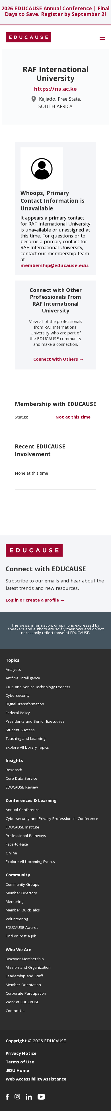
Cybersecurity (18, 696)
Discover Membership (25, 959)
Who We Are (18, 950)
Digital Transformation (25, 704)
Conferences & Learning (31, 801)
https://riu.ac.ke (55, 89)
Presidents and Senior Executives (35, 722)
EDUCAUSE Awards (22, 928)
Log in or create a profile (32, 600)
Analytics (13, 670)
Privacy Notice (21, 1054)
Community (18, 875)
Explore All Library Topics (27, 748)
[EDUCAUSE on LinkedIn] (29, 1097)
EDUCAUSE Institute (22, 827)
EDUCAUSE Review (22, 788)
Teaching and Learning (25, 739)
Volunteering (17, 919)
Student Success (20, 730)
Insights (14, 761)
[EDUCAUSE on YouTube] (41, 1097)
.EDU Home (17, 1071)
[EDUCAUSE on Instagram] (17, 1097)
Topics (12, 661)
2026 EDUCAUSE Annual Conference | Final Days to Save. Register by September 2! (55, 12)
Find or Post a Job (21, 936)
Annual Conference (23, 810)
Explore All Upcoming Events (30, 862)
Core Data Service (21, 779)
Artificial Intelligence (23, 678)
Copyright (16, 1041)
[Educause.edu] (34, 550)
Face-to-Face (17, 845)
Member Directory (21, 893)
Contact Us (15, 1011)
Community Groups (22, 885)
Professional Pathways (26, 836)
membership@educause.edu (54, 266)
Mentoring (14, 902)
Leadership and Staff (24, 976)
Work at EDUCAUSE (22, 1002)
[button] (102, 37)
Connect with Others (55, 360)
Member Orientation (23, 985)
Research (14, 770)
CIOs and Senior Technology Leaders (38, 687)
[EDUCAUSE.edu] (28, 37)
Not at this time (73, 417)
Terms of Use (20, 1062)
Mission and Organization (28, 968)
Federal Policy (18, 713)
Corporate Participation (26, 994)
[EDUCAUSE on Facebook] (7, 1097)
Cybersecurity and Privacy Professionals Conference (52, 819)
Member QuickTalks (23, 910)
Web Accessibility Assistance (36, 1079)
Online (11, 853)
